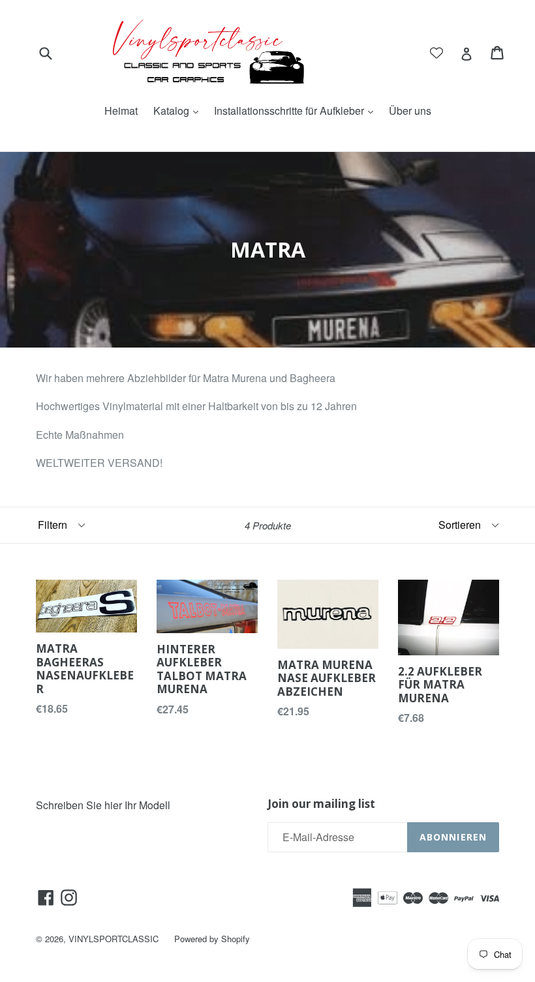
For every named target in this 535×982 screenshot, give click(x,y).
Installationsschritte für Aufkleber (297, 110)
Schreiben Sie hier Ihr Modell (103, 804)
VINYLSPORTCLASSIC (114, 938)
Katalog (179, 110)
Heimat (121, 110)
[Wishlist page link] (436, 52)
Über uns (410, 110)
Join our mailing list (321, 804)
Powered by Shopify (212, 938)
